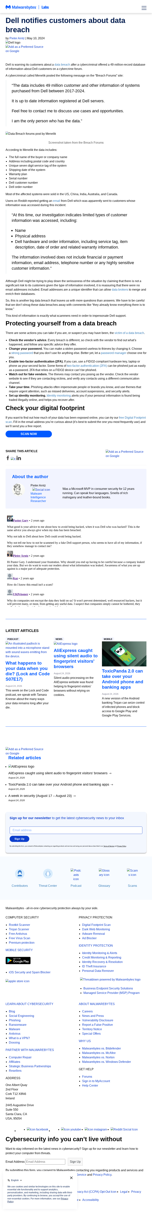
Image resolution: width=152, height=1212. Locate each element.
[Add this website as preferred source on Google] (76, 49)
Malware (14, 1029)
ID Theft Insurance (94, 966)
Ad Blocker (89, 938)
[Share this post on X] (13, 459)
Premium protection (21, 942)
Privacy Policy (121, 846)
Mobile (108, 639)
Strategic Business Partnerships (30, 1066)
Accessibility (90, 1199)
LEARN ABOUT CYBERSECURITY (29, 1004)
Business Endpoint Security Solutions (108, 988)
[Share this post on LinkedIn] (18, 459)
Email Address (15, 1161)
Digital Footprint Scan (96, 924)
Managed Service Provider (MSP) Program (111, 992)
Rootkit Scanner (19, 924)
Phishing (15, 1020)
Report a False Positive (97, 1024)
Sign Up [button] (19, 838)
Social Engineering (21, 1015)
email (56, 200)
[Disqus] (76, 560)
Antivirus (14, 1033)
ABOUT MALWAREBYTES (97, 1004)
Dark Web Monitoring (96, 929)
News (59, 639)
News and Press (93, 1015)
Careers (87, 1011)
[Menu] (144, 8)
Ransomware (18, 1024)
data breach (62, 64)
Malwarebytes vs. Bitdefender (101, 1048)
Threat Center (48, 885)
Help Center (90, 1085)
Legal (124, 1191)
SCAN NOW (29, 434)
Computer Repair (20, 1057)
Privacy (136, 1191)
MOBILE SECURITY (19, 950)
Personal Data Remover (98, 970)
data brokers (120, 289)
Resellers (15, 1070)
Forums (87, 1076)
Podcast (12, 639)
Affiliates (14, 1061)
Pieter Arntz (17, 38)
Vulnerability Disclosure (97, 1020)
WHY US (85, 1041)
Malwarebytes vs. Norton (98, 1057)
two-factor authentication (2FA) (87, 365)
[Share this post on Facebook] (8, 459)
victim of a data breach (129, 333)
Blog (12, 1011)
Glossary (104, 885)
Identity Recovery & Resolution (102, 961)
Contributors (20, 885)
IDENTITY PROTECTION (96, 945)
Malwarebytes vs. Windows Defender (106, 1061)
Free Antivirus (18, 933)
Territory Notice (92, 1029)
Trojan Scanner (19, 929)
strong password (22, 353)
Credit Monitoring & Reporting (101, 957)
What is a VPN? (19, 1038)
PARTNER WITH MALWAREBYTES (30, 1050)
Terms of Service (108, 846)
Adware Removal (93, 933)
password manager (113, 353)
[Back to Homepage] (27, 9)
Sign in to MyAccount (96, 1081)
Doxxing (14, 1042)
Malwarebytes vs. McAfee (99, 1052)
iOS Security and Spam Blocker (29, 972)
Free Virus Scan (19, 938)
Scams (132, 885)
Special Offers (91, 1033)
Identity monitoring (59, 395)
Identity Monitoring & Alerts (99, 953)
